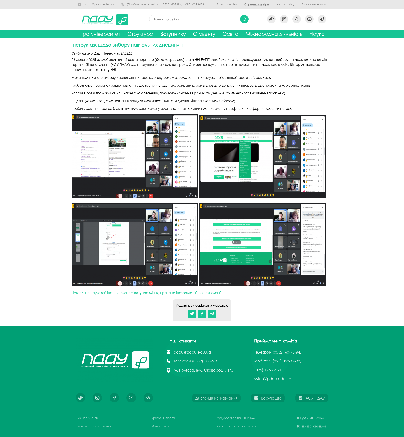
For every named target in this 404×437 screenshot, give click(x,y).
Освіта (230, 34)
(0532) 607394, (172, 4)
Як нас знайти (227, 4)
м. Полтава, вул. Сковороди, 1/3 (203, 370)
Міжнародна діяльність (274, 34)
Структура (140, 34)
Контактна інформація (94, 426)
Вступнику (173, 34)
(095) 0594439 (194, 4)
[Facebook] (202, 314)
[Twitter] (192, 314)
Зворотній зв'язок (314, 4)
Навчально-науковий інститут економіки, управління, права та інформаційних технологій (146, 292)
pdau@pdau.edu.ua (98, 4)
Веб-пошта (271, 398)
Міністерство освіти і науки (237, 426)
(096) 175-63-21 (268, 370)
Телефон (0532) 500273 (195, 361)
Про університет (99, 34)
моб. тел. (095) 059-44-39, (277, 361)
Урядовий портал (164, 418)
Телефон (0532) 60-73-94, (277, 352)
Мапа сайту (285, 4)
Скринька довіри (256, 4)
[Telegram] (212, 314)
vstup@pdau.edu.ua (272, 378)
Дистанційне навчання (216, 398)
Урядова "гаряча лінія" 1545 (236, 418)
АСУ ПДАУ (315, 398)
